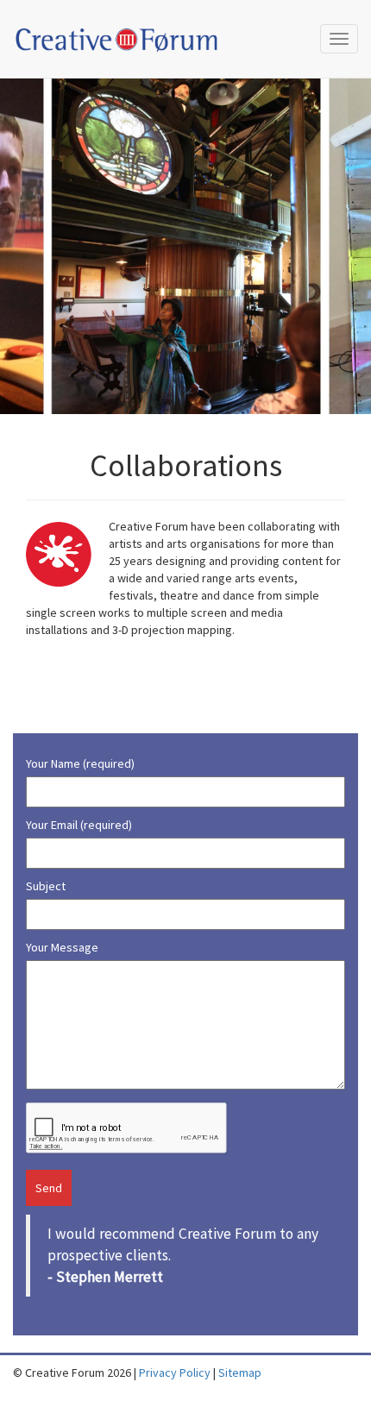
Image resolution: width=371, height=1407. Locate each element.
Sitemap (239, 1372)
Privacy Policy (175, 1372)
